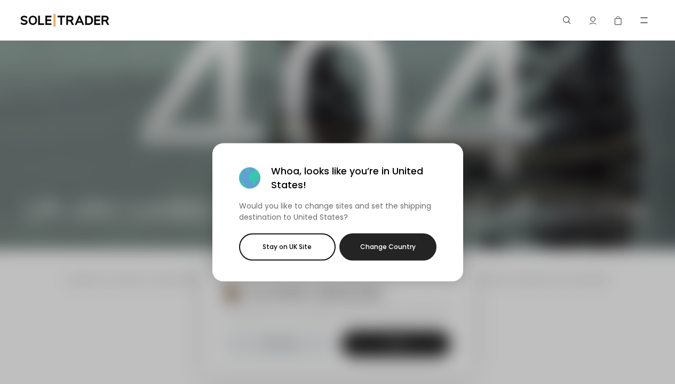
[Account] (592, 20)
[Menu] (644, 20)
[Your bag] (618, 20)
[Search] (567, 20)
